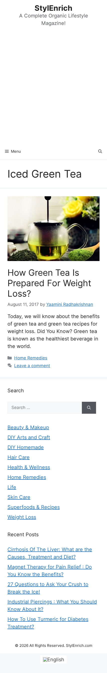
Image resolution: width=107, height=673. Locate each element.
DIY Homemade (25, 447)
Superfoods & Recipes (33, 507)
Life (11, 487)
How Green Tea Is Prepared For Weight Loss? (49, 283)
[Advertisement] (53, 87)
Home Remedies (30, 357)
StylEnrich (53, 7)
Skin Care (18, 497)
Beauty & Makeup (28, 427)
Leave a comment (32, 365)
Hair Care (18, 457)
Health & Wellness (28, 467)
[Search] (89, 408)
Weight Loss (21, 517)
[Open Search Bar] (100, 151)
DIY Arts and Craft (28, 437)
